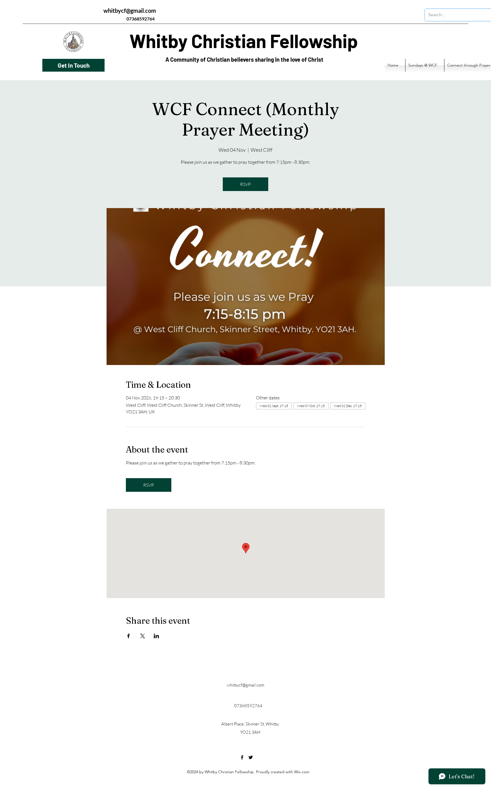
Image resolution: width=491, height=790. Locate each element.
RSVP (245, 184)
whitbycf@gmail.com (129, 10)
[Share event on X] (142, 636)
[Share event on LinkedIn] (156, 636)
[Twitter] (250, 757)
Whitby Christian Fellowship (244, 40)
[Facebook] (242, 757)
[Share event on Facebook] (128, 636)
